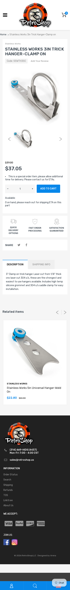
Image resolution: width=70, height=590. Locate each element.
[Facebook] (26, 245)
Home (3, 34)
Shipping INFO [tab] (41, 264)
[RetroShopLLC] (35, 14)
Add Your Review (39, 61)
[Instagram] (15, 542)
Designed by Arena (47, 555)
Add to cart (48, 188)
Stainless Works (13, 43)
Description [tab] (15, 264)
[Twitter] (19, 245)
